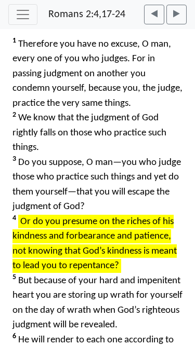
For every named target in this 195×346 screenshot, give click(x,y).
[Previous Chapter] (154, 14)
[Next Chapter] (176, 14)
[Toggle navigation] (22, 14)
